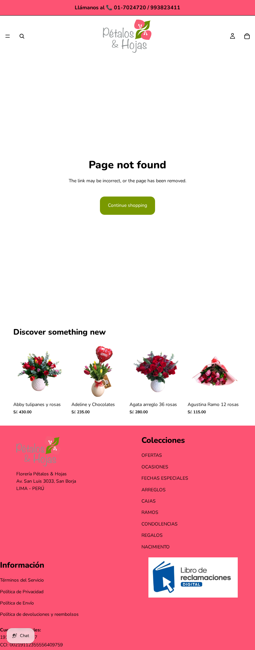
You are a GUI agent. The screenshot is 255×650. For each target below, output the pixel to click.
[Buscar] (22, 36)
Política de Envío (17, 603)
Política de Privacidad (21, 592)
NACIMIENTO (155, 547)
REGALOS (152, 535)
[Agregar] (57, 388)
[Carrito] (247, 36)
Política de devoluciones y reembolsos (39, 614)
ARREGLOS (153, 490)
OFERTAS (151, 455)
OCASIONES (154, 467)
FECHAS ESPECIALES (164, 478)
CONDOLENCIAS (159, 524)
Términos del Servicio (22, 580)
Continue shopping (127, 205)
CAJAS (148, 501)
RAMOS (149, 513)
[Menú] (7, 36)
